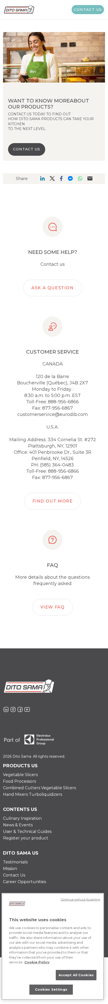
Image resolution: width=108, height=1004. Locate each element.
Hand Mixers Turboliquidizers (32, 794)
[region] (53, 946)
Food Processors (19, 781)
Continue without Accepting (80, 899)
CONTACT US (26, 149)
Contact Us (14, 875)
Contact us (88, 9)
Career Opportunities (24, 881)
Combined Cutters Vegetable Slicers (39, 787)
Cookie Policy (36, 962)
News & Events (18, 825)
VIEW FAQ (52, 607)
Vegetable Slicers (20, 774)
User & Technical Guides (27, 831)
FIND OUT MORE (52, 501)
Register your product (25, 838)
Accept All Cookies (76, 975)
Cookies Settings (51, 989)
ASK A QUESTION (52, 287)
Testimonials (15, 862)
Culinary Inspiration (22, 818)
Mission (10, 868)
